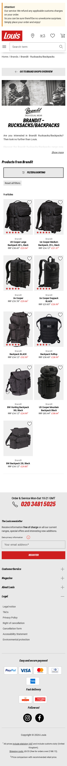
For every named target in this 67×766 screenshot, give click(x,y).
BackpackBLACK (18, 354)
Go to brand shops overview (36, 71)
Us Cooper (18, 298)
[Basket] (62, 35)
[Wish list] (52, 35)
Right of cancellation (14, 623)
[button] (61, 46)
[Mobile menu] (4, 46)
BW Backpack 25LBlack (18, 463)
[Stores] (32, 35)
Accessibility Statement (15, 634)
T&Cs (5, 612)
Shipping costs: (16, 751)
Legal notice (9, 606)
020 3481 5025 (37, 504)
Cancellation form (12, 628)
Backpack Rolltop (48, 354)
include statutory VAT (23, 744)
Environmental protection (16, 639)
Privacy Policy (10, 617)
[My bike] (42, 35)
